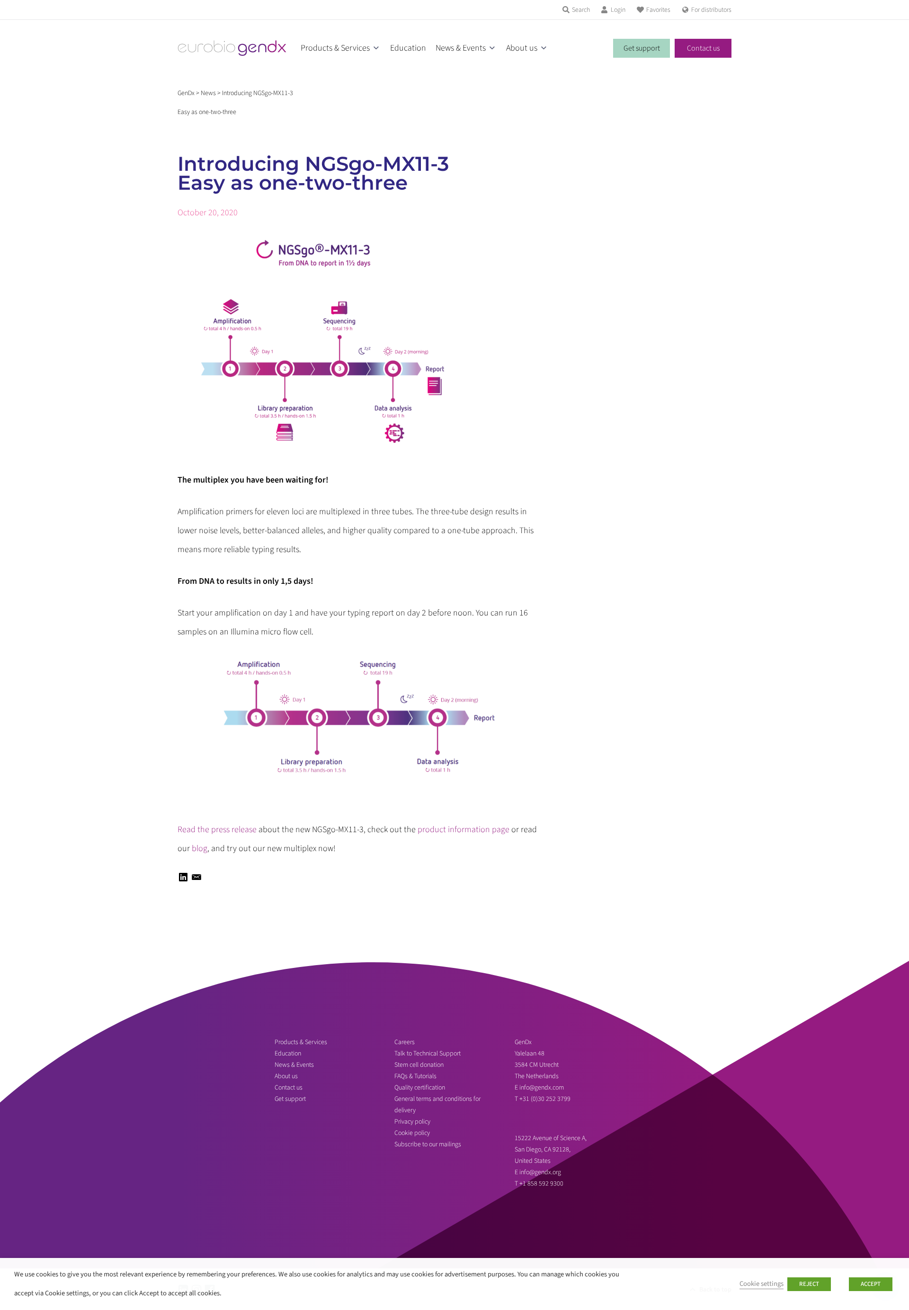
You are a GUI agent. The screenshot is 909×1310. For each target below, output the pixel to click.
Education (408, 48)
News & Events (461, 48)
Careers (404, 1042)
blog (199, 848)
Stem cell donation (419, 1065)
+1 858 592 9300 (541, 1183)
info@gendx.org (540, 1172)
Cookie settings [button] (762, 1284)
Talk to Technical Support (427, 1053)
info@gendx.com (541, 1087)
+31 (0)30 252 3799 (545, 1099)
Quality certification (419, 1087)
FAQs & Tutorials (415, 1076)
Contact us (703, 48)
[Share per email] (196, 880)
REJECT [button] (809, 1284)
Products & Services (335, 48)
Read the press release (217, 829)
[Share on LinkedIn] (183, 880)
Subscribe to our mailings (427, 1144)
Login (618, 10)
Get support (642, 48)
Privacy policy (412, 1121)
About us (521, 48)
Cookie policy (412, 1133)
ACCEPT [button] (871, 1284)
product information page (463, 829)
